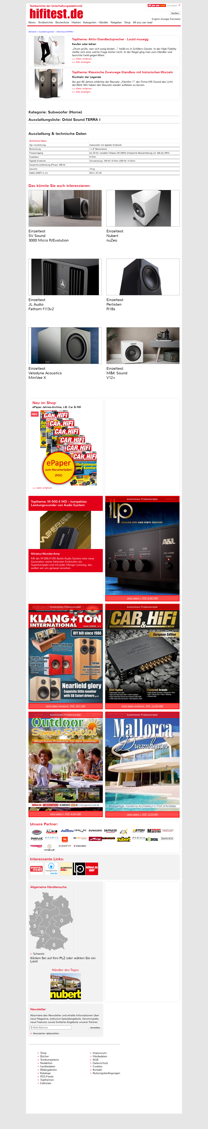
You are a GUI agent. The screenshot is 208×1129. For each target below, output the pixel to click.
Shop (127, 22)
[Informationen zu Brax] (80, 832)
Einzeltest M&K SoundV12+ (116, 373)
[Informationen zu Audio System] (51, 832)
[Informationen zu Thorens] (36, 848)
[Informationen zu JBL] (64, 840)
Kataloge (45, 1073)
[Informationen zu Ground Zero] (167, 832)
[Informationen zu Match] (80, 840)
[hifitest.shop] (91, 877)
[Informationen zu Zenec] (80, 848)
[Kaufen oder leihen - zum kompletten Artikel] (50, 51)
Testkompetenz (49, 1060)
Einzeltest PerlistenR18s (114, 304)
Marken (76, 22)
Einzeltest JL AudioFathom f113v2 (41, 304)
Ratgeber (116, 22)
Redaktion (46, 1063)
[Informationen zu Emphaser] (110, 832)
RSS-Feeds (47, 1076)
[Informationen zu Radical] (152, 840)
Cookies (97, 1066)
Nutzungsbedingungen (106, 1073)
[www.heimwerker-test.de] (66, 877)
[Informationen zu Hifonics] (51, 840)
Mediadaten (100, 1056)
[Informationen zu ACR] (36, 832)
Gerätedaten (47, 1066)
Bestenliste (62, 22)
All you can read (142, 22)
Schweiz (38, 954)
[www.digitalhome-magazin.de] (36, 877)
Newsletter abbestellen (46, 1033)
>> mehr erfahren (42, 488)
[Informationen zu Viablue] (49, 848)
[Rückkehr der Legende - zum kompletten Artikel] (50, 84)
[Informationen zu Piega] (138, 840)
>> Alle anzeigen (81, 62)
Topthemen (47, 1080)
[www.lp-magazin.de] (79, 877)
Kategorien (89, 22)
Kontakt (97, 1070)
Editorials (45, 1083)
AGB (95, 1060)
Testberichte (45, 22)
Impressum (100, 1053)
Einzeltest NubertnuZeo (114, 236)
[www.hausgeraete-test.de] (51, 877)
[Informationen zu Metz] (95, 840)
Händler (103, 22)
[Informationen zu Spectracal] (167, 840)
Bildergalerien (48, 1070)
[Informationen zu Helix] (36, 840)
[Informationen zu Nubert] (123, 840)
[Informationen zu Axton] (67, 832)
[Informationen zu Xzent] (64, 848)
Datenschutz (100, 1063)
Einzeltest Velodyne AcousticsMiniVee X (45, 373)
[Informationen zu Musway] (108, 840)
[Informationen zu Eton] (138, 832)
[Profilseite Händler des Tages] (65, 998)
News (32, 22)
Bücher (44, 1056)
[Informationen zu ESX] (123, 832)
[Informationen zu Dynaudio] (95, 832)
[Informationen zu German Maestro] (154, 832)
